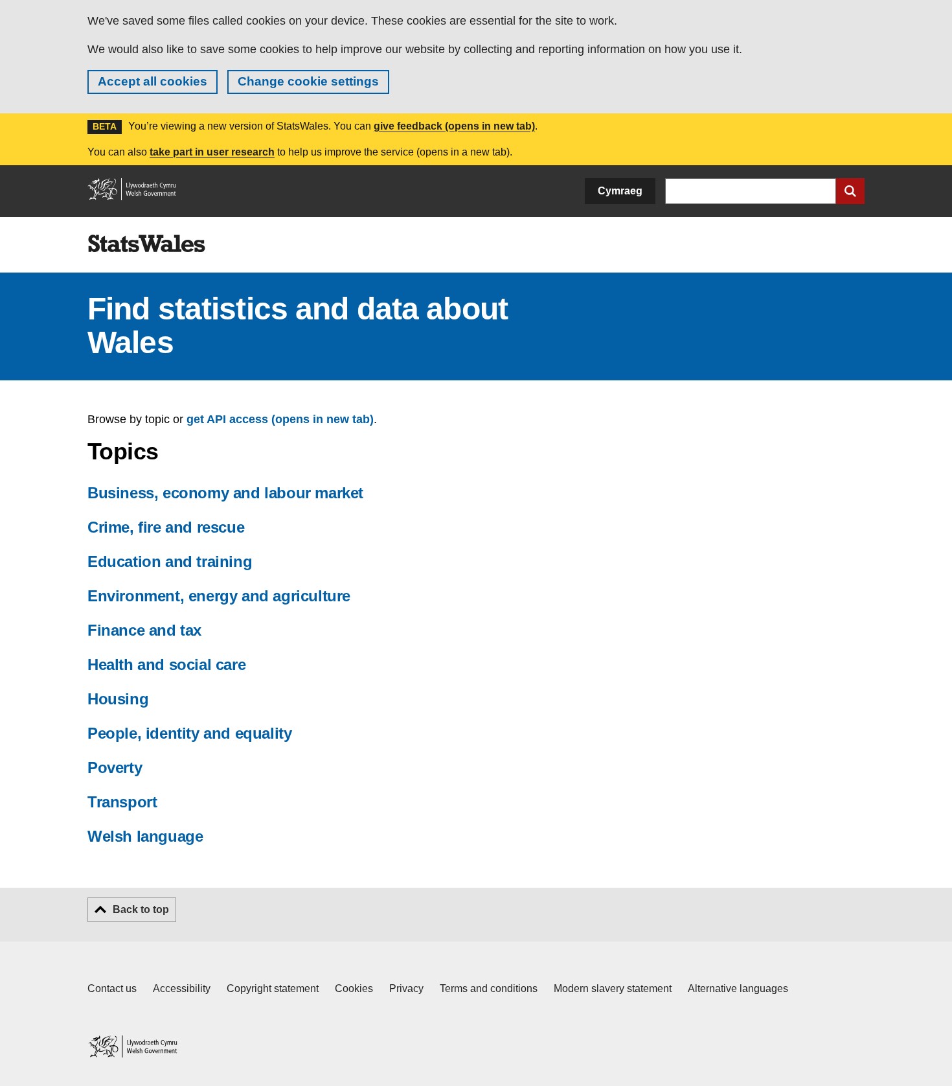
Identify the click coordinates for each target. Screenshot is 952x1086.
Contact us (112, 988)
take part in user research (212, 151)
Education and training (169, 561)
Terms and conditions (489, 988)
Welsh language (145, 836)
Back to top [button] (141, 909)
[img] (146, 244)
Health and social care (166, 664)
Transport (122, 802)
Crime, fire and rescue (165, 527)
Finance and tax (144, 630)
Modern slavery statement (613, 988)
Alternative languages (738, 988)
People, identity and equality (189, 733)
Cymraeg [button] (620, 190)
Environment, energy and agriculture (218, 596)
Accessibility (181, 988)
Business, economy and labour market (225, 493)
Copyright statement (273, 988)
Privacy (406, 988)
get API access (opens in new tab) (280, 419)
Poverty (114, 767)
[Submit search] (850, 191)
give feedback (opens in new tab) (454, 126)
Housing (117, 699)
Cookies (354, 988)
